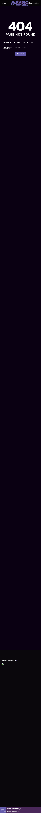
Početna (20, 54)
